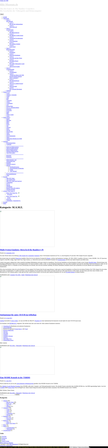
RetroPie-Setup (92, 262)
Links (7, 175)
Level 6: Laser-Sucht (12, 46)
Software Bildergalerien (12, 148)
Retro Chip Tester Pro (12, 193)
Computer (8, 144)
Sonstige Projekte (10, 189)
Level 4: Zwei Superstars (13, 40)
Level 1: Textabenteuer (13, 71)
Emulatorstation (62, 259)
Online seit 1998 (4, 0)
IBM (7, 113)
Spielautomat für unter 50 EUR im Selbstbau (18, 315)
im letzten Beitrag (70, 272)
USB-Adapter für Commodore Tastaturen (29, 255)
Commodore (9, 103)
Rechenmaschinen (10, 143)
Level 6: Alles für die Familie (14, 65)
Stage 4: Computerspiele (10, 68)
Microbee (8, 120)
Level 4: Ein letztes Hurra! (13, 60)
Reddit (3, 439)
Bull (7, 99)
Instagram (4, 438)
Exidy (7, 111)
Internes (8, 165)
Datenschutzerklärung (83, 447)
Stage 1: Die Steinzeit (9, 20)
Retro (4, 424)
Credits (11, 169)
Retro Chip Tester (10, 423)
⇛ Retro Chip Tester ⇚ (9, 191)
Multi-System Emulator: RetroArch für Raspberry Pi (21, 250)
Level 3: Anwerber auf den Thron (15, 57)
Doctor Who (11, 387)
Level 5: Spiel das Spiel (13, 85)
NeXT (8, 124)
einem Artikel (14, 320)
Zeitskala (8, 90)
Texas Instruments (10, 136)
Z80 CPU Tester (10, 178)
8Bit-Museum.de (9, 4)
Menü (4, 203)
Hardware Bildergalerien (12, 147)
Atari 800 (5, 333)
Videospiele (6, 18)
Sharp (7, 128)
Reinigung (9, 157)
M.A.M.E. (18, 274)
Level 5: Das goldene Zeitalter (14, 43)
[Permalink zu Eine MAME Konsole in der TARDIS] (27, 374)
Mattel (7, 119)
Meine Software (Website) (6, 442)
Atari (7, 97)
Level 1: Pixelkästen (12, 51)
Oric (7, 126)
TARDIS (2, 387)
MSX (7, 123)
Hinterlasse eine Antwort (31, 274)
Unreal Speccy (18, 329)
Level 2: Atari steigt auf (13, 26)
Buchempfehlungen (11, 174)
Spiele (22, 274)
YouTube (4, 436)
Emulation (5, 416)
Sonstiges (5, 141)
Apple (7, 96)
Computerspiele (10, 427)
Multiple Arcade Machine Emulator (11, 386)
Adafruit (2, 320)
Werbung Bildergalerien (12, 151)
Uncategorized (6, 430)
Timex (7, 137)
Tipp (7, 405)
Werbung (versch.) (11, 164)
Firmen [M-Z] (6, 117)
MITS (7, 121)
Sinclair (8, 130)
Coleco (8, 102)
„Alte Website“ (13, 171)
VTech (8, 140)
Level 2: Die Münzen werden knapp (16, 34)
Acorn (7, 93)
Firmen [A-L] (6, 92)
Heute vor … (9, 403)
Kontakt (5, 202)
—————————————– (14, 145)
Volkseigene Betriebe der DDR (14, 138)
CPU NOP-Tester (10, 179)
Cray (7, 104)
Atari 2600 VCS (7, 339)
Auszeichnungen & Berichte (16, 168)
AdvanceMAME (7, 327)
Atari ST (5, 331)
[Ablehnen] (89, 447)
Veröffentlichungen (14, 167)
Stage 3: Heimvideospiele (10, 49)
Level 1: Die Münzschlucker (14, 32)
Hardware (5, 420)
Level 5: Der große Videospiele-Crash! (16, 63)
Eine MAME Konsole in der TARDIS (15, 378)
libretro (48, 258)
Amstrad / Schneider (11, 95)
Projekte (5, 177)
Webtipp (8, 406)
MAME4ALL (13, 323)
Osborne (8, 127)
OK (71, 447)
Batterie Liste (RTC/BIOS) (13, 188)
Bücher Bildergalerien (11, 150)
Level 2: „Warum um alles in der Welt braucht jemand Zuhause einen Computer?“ (16, 76)
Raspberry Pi (38, 320)
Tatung (8, 134)
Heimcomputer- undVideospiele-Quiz (11, 160)
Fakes (7, 422)
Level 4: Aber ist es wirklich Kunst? (16, 82)
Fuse (26, 329)
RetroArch (18, 258)
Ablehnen (75, 447)
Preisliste (8, 162)
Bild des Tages (10, 402)
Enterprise (8, 109)
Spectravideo (9, 131)
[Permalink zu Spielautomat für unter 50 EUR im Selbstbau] (27, 311)
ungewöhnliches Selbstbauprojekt (25, 383)
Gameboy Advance (8, 336)
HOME (5, 17)
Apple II (5, 337)
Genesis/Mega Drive (8, 340)
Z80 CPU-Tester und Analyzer (14, 181)
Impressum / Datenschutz (6, 445)
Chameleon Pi (6, 326)
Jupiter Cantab (10, 114)
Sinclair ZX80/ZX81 (8, 330)
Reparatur (8, 155)
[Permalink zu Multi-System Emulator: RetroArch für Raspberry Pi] (27, 246)
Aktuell (5, 400)
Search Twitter (5, 441)
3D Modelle (9, 186)
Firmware (8, 199)
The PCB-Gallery (10, 152)
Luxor (7, 116)
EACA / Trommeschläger (12, 107)
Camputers (9, 100)
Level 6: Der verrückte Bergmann (15, 88)
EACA (8, 184)
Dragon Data (9, 106)
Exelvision (9, 110)
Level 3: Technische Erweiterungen (16, 37)
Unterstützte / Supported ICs (13, 200)
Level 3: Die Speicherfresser (14, 80)
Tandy (7, 133)
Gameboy (5, 334)
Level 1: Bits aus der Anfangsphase (16, 23)
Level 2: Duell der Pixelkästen (14, 54)
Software (8, 419)
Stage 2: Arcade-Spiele (9, 29)
